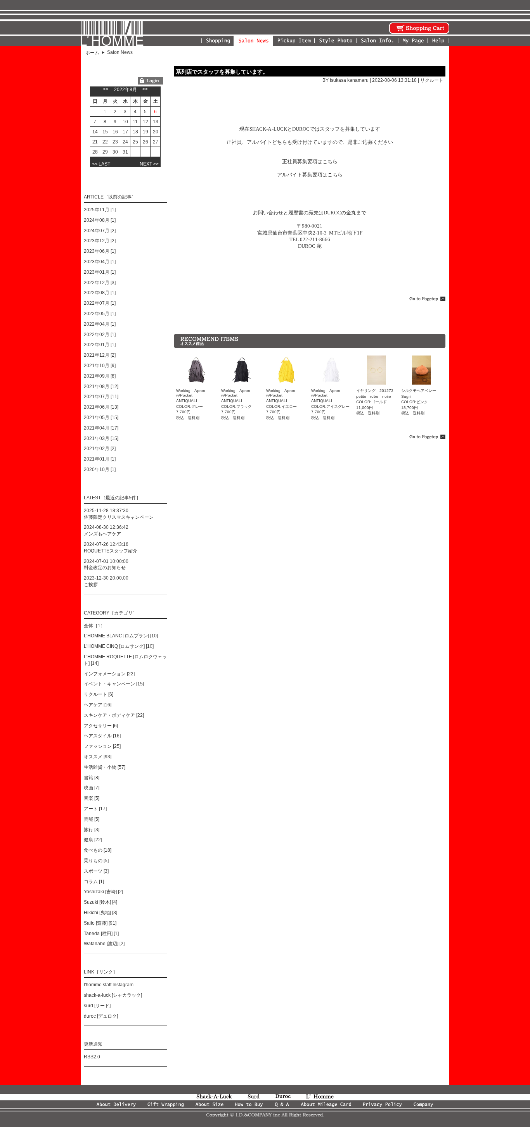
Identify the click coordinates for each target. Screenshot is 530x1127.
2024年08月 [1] (100, 220)
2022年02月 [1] (100, 334)
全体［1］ (94, 625)
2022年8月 (125, 89)
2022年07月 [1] (100, 303)
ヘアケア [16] (97, 705)
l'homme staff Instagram (108, 984)
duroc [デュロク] (101, 1016)
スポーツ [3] (96, 871)
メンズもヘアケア (102, 534)
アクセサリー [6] (101, 725)
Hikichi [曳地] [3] (100, 912)
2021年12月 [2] (100, 355)
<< (105, 89)
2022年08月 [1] (100, 292)
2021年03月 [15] (101, 438)
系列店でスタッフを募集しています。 (222, 72)
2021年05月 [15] (101, 417)
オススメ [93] (97, 756)
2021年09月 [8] (100, 376)
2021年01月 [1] (100, 459)
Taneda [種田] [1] (101, 933)
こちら (330, 161)
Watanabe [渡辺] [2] (104, 943)
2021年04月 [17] (101, 428)
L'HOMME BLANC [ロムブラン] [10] (121, 636)
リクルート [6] (98, 694)
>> (145, 89)
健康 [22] (93, 839)
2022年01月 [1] (100, 344)
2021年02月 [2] (100, 448)
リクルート (431, 80)
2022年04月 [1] (100, 324)
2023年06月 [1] (100, 251)
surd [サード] (97, 1005)
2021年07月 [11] (101, 396)
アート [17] (95, 808)
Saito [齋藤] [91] (100, 923)
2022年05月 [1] (100, 313)
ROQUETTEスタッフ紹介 (110, 551)
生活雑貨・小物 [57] (104, 767)
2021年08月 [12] (101, 386)
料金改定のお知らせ (105, 567)
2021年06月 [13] (101, 407)
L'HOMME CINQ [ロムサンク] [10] (119, 646)
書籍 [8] (91, 777)
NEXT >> (149, 164)
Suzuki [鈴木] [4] (100, 902)
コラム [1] (94, 881)
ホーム (92, 52)
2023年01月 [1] (100, 272)
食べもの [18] (97, 850)
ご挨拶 (91, 584)
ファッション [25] (102, 746)
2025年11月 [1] (100, 209)
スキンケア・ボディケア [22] (114, 715)
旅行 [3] (91, 829)
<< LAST (101, 164)
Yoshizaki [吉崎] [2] (103, 891)
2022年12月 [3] (100, 282)
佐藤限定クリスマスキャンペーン (119, 517)
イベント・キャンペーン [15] (114, 684)
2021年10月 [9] (100, 365)
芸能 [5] (91, 819)
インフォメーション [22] (109, 674)
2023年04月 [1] (100, 261)
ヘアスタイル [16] (102, 736)
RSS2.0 (92, 1057)
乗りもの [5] (96, 860)
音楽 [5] (91, 798)
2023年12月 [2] (100, 240)
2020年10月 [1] (100, 469)
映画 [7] (91, 787)
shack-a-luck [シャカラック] (113, 995)
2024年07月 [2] (100, 230)
